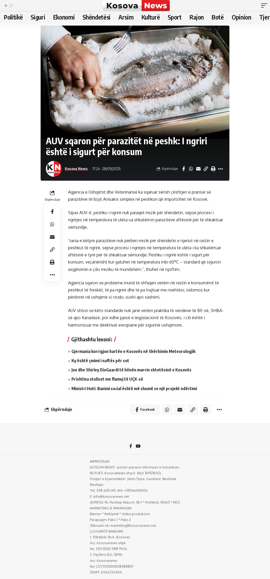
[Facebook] (131, 446)
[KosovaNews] (136, 5)
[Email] (198, 169)
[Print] (213, 169)
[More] (220, 169)
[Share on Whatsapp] (191, 169)
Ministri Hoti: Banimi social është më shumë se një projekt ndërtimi (134, 388)
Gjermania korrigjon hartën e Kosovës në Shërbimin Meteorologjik (133, 351)
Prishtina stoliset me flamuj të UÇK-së (107, 379)
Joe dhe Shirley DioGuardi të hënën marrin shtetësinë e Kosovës (131, 369)
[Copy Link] (205, 169)
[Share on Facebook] (183, 169)
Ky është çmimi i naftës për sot (100, 360)
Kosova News (76, 168)
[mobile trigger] (265, 5)
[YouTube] (138, 446)
